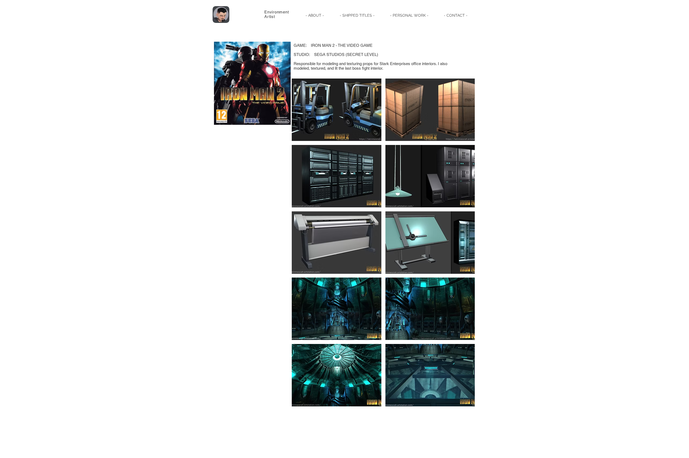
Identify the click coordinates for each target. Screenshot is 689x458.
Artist (269, 16)
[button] (357, 15)
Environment (276, 12)
